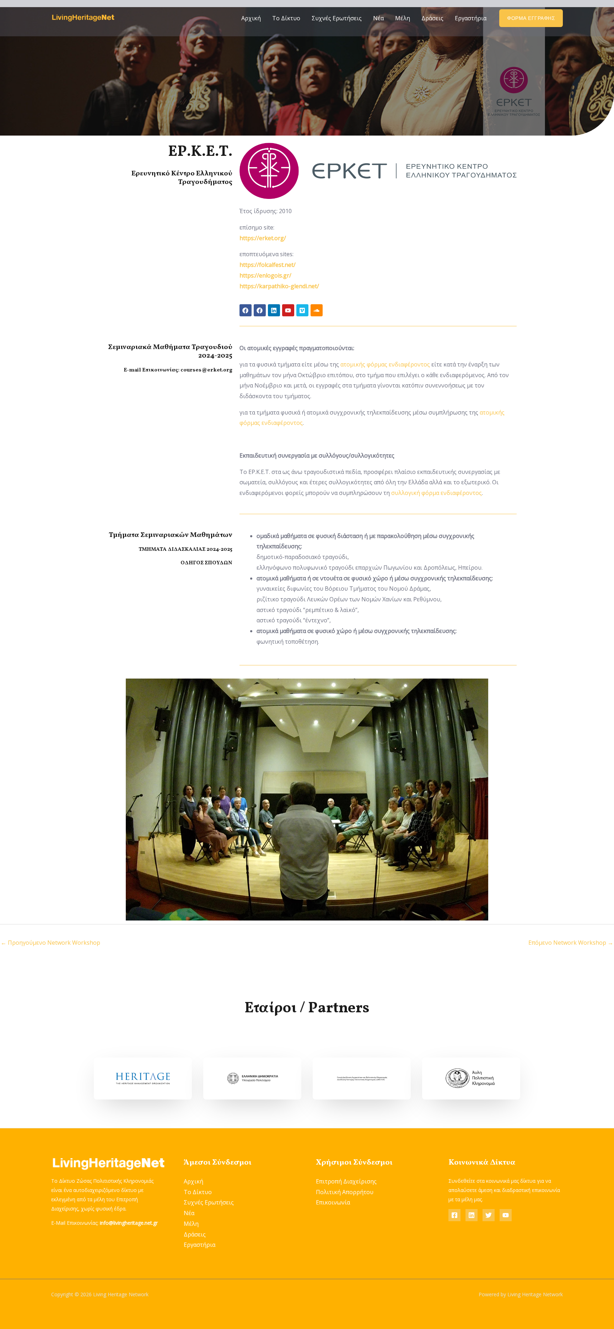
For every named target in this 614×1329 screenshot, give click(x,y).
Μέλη (402, 18)
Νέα (378, 18)
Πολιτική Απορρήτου (344, 1192)
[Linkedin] (471, 1215)
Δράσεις (432, 18)
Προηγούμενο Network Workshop (50, 942)
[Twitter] (489, 1215)
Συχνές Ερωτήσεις (337, 18)
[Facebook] (454, 1215)
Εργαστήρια (470, 18)
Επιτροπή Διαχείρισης (346, 1181)
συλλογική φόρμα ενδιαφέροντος (436, 493)
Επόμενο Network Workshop (570, 942)
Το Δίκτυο (286, 18)
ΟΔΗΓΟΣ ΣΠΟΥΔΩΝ (206, 563)
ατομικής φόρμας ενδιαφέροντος (385, 364)
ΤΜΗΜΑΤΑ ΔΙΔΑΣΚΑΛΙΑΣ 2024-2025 (185, 549)
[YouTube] (506, 1215)
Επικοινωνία (333, 1202)
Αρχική (251, 18)
